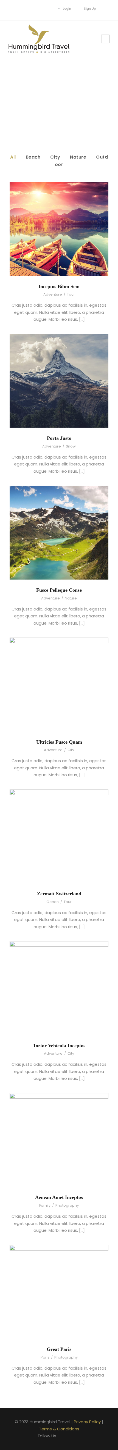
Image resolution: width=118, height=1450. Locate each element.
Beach (33, 157)
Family (44, 1205)
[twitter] (48, 8)
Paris (45, 1357)
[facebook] (24, 8)
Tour (71, 294)
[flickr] (32, 8)
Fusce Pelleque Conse (59, 590)
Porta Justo (59, 438)
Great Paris (59, 1349)
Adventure (52, 294)
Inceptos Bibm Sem (59, 286)
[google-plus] (40, 8)
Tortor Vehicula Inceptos (59, 1045)
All (13, 157)
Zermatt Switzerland (59, 893)
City (55, 157)
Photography (67, 1205)
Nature (78, 157)
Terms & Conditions (59, 1429)
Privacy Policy (87, 1422)
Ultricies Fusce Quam (59, 742)
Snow (71, 446)
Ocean (52, 901)
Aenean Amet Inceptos (59, 1197)
